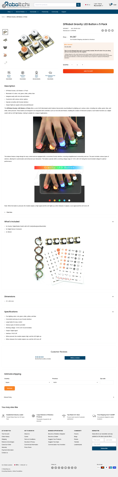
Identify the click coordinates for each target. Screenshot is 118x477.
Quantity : (66, 64)
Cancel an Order (6, 444)
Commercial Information (31, 444)
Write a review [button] (75, 358)
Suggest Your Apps (53, 442)
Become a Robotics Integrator (56, 434)
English (23, 465)
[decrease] (72, 65)
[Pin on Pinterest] (106, 30)
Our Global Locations (7, 465)
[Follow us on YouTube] (65, 468)
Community (55, 11)
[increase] (82, 65)
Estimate (9, 388)
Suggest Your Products (54, 439)
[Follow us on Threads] (75, 468)
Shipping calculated (82, 39)
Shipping (4, 439)
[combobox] (55, 5)
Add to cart (88, 71)
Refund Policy (8, 397)
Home (3, 16)
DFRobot (66, 28)
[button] (5, 63)
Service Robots (20, 11)
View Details (9, 78)
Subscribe (104, 448)
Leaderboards (78, 444)
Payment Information (7, 450)
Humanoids (33, 11)
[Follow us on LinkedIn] (72, 468)
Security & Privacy (29, 442)
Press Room (28, 447)
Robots (76, 439)
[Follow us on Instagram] (59, 468)
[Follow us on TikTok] (69, 468)
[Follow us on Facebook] (52, 468)
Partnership (45, 11)
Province (55, 378)
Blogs (75, 436)
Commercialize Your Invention (56, 444)
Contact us (5, 452)
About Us (27, 434)
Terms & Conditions (29, 439)
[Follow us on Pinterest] (62, 468)
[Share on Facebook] (102, 30)
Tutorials (76, 442)
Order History (5, 436)
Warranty (4, 447)
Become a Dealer (53, 436)
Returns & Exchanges (8, 442)
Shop (9, 11)
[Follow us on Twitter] (56, 468)
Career (26, 436)
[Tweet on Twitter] (109, 30)
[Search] (78, 5)
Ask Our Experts (36, 78)
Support (64, 11)
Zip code (102, 378)
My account (98, 5)
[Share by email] (112, 30)
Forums (76, 434)
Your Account (5, 434)
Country (6, 378)
